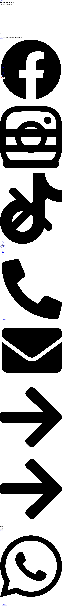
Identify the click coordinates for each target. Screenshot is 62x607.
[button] (31, 178)
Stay (2, 111)
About (2, 114)
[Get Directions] (31, 452)
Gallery (3, 113)
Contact (3, 254)
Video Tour (3, 245)
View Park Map (2, 524)
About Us (3, 249)
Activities (3, 112)
